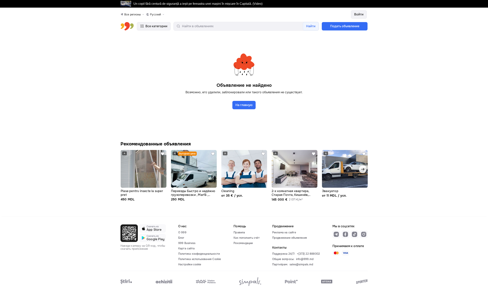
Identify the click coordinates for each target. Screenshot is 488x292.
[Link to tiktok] (354, 234)
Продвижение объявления (289, 237)
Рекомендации (243, 243)
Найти (310, 26)
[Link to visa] (345, 253)
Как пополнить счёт (247, 237)
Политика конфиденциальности (199, 253)
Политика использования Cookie (199, 259)
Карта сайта (186, 248)
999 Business (186, 243)
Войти (359, 14)
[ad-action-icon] (162, 154)
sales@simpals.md (301, 264)
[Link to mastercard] (336, 253)
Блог (181, 237)
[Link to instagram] (364, 234)
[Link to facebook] (345, 234)
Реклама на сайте (284, 232)
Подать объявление (344, 26)
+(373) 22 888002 (308, 253)
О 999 (182, 232)
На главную (244, 105)
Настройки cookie (189, 264)
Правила (239, 232)
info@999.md (305, 259)
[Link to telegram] (336, 234)
